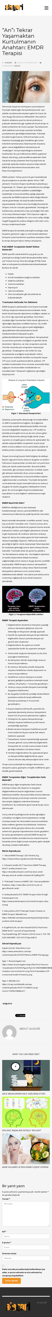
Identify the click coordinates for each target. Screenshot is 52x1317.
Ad (4, 1231)
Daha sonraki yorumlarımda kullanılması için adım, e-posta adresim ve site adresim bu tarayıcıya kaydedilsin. (23, 1272)
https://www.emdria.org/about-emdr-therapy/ (22, 858)
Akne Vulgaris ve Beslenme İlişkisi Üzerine (25, 1167)
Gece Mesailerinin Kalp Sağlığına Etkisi (23, 1093)
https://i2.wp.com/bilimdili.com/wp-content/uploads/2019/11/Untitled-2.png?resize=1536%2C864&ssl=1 (20, 987)
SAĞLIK (17, 66)
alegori (8, 63)
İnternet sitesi (9, 1253)
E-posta (6, 1242)
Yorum (6, 1199)
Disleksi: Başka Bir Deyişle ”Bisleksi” (21, 1130)
